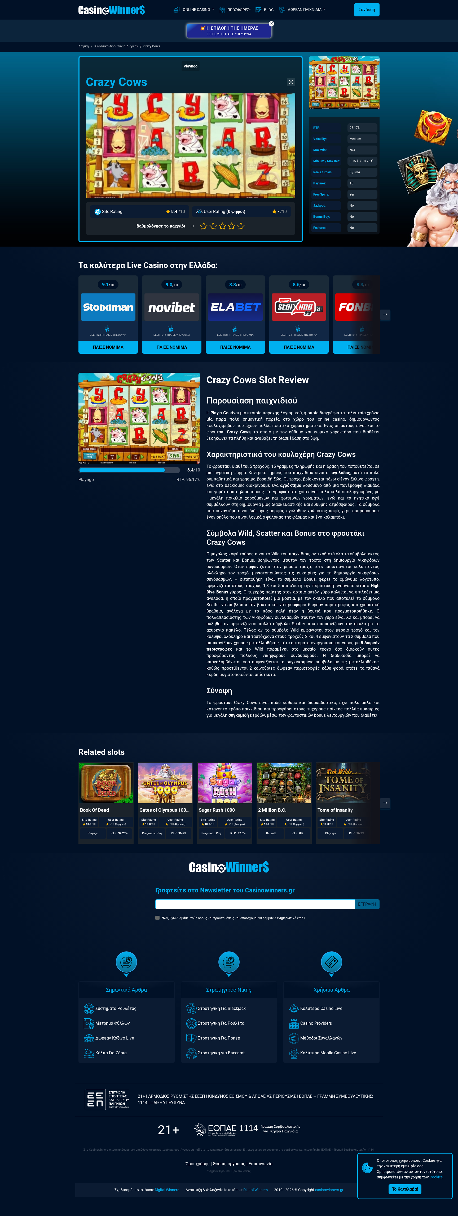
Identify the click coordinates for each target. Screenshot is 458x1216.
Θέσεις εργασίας (229, 1163)
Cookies (436, 1177)
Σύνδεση (367, 9)
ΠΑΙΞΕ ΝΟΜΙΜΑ (108, 347)
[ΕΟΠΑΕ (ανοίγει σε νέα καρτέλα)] (247, 1130)
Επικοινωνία (260, 1163)
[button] (229, 31)
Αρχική (83, 46)
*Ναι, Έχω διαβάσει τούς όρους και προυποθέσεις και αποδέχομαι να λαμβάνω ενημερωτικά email (233, 918)
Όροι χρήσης (198, 1163)
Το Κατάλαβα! (405, 1189)
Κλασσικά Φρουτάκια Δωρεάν (116, 46)
